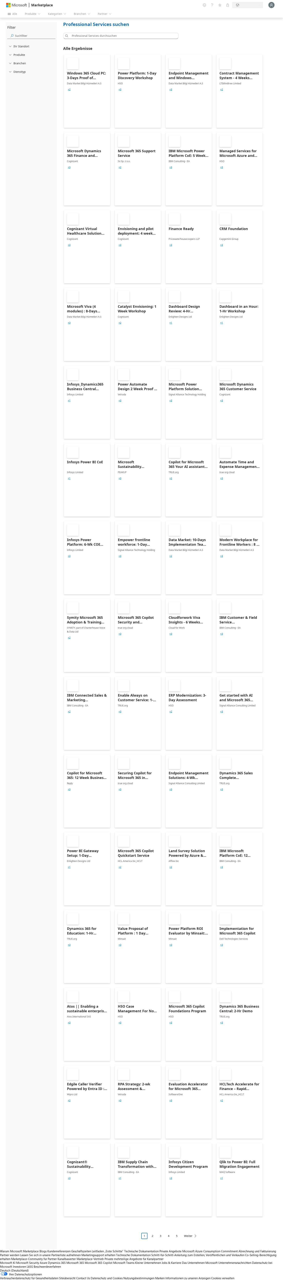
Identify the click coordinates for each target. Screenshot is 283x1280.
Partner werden (9, 1255)
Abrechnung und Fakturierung (257, 1251)
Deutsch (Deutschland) (14, 1270)
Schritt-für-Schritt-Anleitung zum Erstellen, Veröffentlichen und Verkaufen (197, 1255)
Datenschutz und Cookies (107, 1278)
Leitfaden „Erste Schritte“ (107, 1251)
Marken (160, 1278)
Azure (43, 1263)
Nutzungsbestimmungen (138, 1278)
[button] (66, 35)
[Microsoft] (16, 5)
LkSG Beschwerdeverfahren (44, 1266)
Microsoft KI (7, 1263)
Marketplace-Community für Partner (34, 1259)
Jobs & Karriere (171, 1263)
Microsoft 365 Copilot (98, 1263)
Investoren (19, 1266)
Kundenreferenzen (58, 1251)
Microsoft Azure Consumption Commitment (210, 1251)
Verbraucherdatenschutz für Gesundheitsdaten (29, 1278)
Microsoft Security (27, 1263)
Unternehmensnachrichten (234, 1263)
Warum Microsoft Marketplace (19, 1251)
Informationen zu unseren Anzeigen (187, 1278)
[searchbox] (35, 35)
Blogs (43, 1251)
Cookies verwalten (222, 1278)
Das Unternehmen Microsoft (200, 1263)
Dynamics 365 (57, 1263)
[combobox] (122, 35)
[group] (69, 89)
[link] (87, 91)
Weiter (188, 1236)
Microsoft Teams (123, 1263)
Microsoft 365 (75, 1263)
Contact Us (83, 1278)
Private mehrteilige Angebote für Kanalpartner (134, 1259)
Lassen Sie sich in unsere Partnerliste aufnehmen (50, 1255)
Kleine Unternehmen (148, 1263)
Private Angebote (170, 1251)
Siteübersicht (67, 1278)
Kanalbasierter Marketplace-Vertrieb (81, 1259)
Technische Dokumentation (141, 1251)
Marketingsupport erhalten (98, 1255)
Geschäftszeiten (81, 1251)
